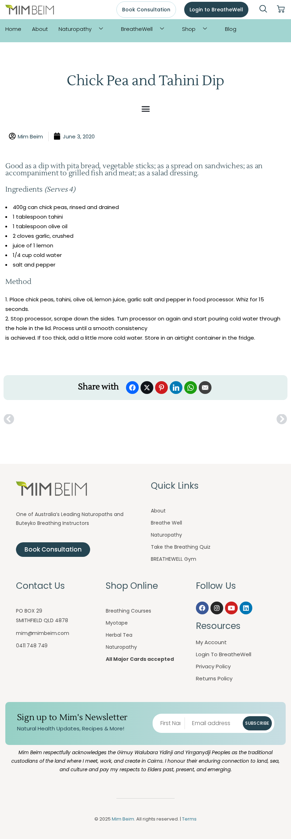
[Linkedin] (246, 608)
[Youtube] (231, 608)
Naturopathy (75, 29)
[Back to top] (271, 819)
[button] (263, 9)
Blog (230, 29)
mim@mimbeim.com (42, 633)
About (40, 29)
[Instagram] (216, 608)
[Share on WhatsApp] (190, 387)
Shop (189, 29)
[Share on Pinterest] (161, 387)
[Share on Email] (205, 387)
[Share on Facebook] (132, 387)
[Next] (216, 419)
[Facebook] (202, 608)
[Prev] (75, 419)
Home (13, 29)
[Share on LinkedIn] (176, 387)
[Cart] (281, 9)
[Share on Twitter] (147, 387)
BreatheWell (137, 29)
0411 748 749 (32, 645)
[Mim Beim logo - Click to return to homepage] (29, 10)
